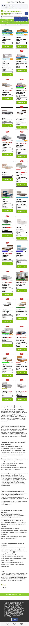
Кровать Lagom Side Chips (20, 174)
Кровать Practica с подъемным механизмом (20, 394)
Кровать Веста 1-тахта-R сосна (6, 230)
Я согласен (14, 619)
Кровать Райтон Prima (7, 366)
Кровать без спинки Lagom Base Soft (20, 340)
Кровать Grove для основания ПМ (20, 93)
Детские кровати (9, 21)
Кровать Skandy (5, 92)
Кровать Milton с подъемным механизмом (5, 256)
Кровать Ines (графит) (7, 119)
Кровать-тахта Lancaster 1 (5, 340)
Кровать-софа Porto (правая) (6, 40)
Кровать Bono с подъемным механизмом (5, 65)
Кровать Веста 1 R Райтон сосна (20, 285)
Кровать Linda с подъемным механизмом (19, 256)
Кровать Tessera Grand (21, 366)
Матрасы (21, 21)
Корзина (20, 19)
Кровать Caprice (5, 174)
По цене (5, 24)
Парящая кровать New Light (21, 64)
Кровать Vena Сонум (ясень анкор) (21, 202)
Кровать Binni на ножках (5, 145)
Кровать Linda (19, 229)
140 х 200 (4, 587)
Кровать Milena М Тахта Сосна (21, 312)
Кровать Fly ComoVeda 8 (7, 393)
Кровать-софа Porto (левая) (21, 40)
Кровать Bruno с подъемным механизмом (20, 146)
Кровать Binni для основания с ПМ (6, 285)
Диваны (15, 21)
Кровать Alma (5, 201)
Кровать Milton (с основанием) (20, 120)
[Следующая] (20, 406)
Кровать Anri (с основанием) (5, 312)
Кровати (4, 21)
